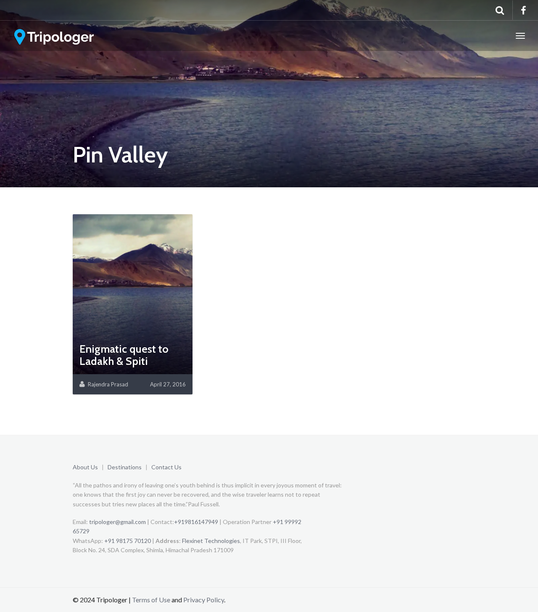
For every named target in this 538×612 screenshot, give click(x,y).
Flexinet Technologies (211, 540)
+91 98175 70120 (127, 540)
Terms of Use (151, 600)
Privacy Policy (203, 600)
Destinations (125, 467)
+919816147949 (196, 521)
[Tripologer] (55, 36)
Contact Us (166, 467)
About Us (85, 467)
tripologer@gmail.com (117, 521)
